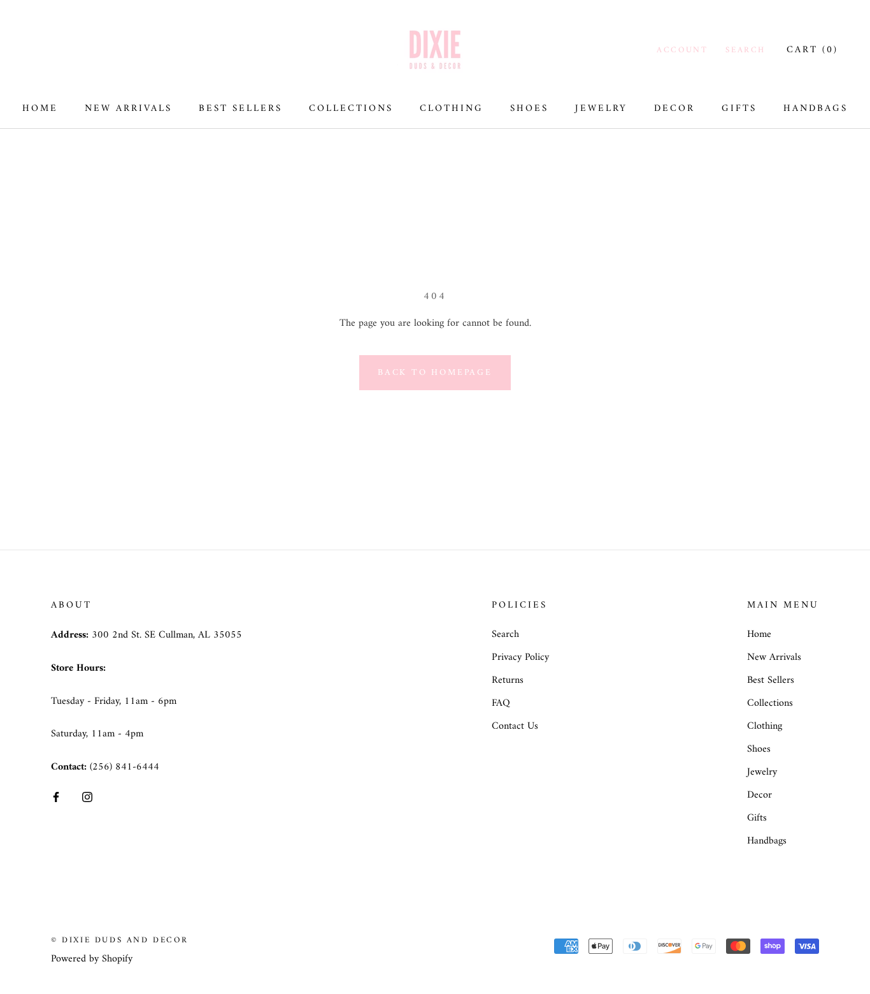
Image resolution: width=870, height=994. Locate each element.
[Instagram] (87, 797)
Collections (351, 108)
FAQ (501, 703)
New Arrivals (128, 108)
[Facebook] (56, 797)
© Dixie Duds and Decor (119, 940)
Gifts (739, 108)
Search (745, 50)
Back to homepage (435, 373)
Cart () (812, 50)
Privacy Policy (520, 657)
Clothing (451, 108)
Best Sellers (240, 108)
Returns (508, 680)
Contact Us (515, 726)
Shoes (529, 108)
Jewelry (601, 108)
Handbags (815, 108)
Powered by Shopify (91, 959)
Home (40, 108)
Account (682, 50)
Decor (674, 108)
